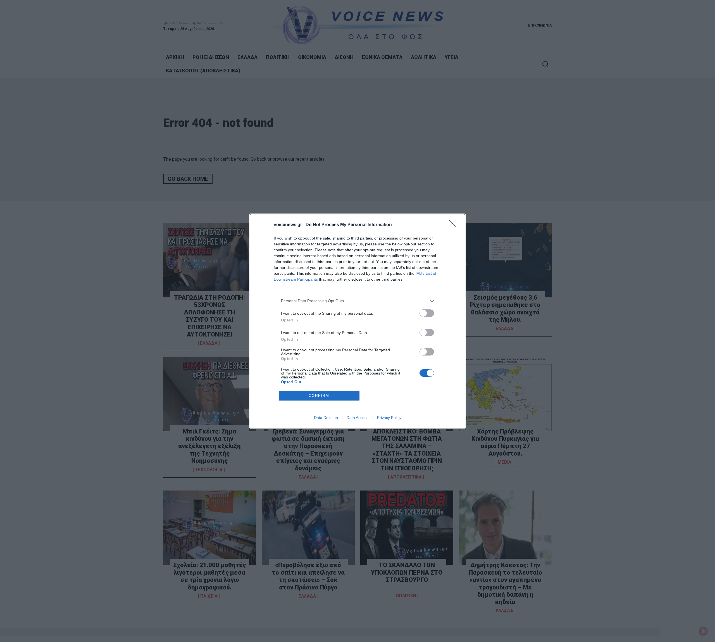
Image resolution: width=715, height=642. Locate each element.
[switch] (427, 313)
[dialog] (357, 321)
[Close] (454, 225)
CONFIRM (319, 396)
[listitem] (357, 301)
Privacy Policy (389, 417)
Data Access (357, 417)
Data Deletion (326, 417)
